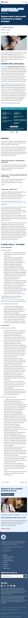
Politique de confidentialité (5, 616)
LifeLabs (12, 90)
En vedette (4, 514)
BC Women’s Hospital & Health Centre (18, 202)
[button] (26, 2)
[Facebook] (2, 586)
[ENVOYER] (25, 576)
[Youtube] (14, 586)
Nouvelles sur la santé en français (13, 514)
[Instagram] (8, 586)
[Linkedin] (11, 586)
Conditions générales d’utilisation (16, 616)
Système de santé (13, 10)
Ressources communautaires (9, 9)
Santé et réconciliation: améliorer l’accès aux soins (13, 517)
